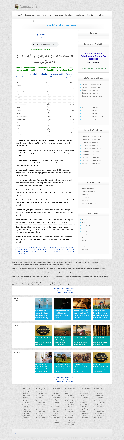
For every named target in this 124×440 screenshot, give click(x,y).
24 (72, 247)
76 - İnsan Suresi (69, 424)
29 (27, 249)
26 (19, 249)
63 (59, 251)
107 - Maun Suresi (98, 408)
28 (24, 249)
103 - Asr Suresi (98, 401)
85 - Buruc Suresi (84, 402)
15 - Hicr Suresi (25, 413)
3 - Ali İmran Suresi (26, 391)
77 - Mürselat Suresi (85, 388)
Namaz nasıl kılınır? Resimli (32, 15)
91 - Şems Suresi (84, 413)
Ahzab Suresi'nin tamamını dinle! (40, 49)
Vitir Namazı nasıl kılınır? (89, 203)
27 (21, 249)
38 (51, 249)
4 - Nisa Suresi (25, 393)
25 (16, 249)
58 (46, 251)
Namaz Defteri (100, 15)
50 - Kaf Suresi (54, 410)
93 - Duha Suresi (84, 417)
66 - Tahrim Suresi (69, 404)
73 (27, 253)
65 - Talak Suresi (69, 402)
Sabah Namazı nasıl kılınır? (89, 188)
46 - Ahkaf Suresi (55, 401)
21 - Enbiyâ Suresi (40, 390)
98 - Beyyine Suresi (99, 391)
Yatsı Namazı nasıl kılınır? (89, 200)
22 (66, 247)
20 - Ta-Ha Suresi (40, 388)
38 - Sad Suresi (40, 420)
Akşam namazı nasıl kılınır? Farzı (91, 105)
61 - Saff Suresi (69, 395)
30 (30, 249)
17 (53, 247)
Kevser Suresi (86, 232)
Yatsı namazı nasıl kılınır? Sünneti (91, 111)
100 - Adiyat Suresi (99, 395)
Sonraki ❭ (41, 38)
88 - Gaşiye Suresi (84, 408)
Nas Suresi (85, 249)
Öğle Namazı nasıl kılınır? (89, 191)
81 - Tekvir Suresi (84, 395)
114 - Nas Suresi (98, 420)
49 (21, 251)
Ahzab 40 (36, 20)
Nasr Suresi (85, 237)
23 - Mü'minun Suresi (41, 393)
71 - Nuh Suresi (69, 413)
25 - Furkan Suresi (40, 397)
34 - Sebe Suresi (40, 413)
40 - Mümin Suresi (55, 390)
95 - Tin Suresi (83, 420)
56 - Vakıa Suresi (55, 420)
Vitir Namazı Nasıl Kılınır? (89, 120)
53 (32, 251)
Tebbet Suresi (85, 240)
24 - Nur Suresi (40, 395)
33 (38, 249)
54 (35, 251)
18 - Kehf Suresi (26, 419)
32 (35, 249)
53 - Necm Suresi (55, 415)
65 (65, 251)
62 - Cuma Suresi (69, 397)
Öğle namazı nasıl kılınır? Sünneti (91, 90)
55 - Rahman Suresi (56, 419)
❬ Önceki (41, 35)
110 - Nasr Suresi (98, 413)
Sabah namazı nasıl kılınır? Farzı (91, 87)
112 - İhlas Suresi (98, 417)
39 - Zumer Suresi (55, 388)
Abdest (44, 15)
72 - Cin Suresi (69, 415)
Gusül (50, 15)
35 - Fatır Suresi (40, 415)
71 (21, 253)
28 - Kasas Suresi (40, 402)
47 (16, 251)
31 (32, 249)
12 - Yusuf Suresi (26, 408)
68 (73, 251)
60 (51, 251)
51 (27, 251)
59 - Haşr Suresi (69, 390)
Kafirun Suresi (86, 234)
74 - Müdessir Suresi (70, 420)
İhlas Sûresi (85, 243)
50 (24, 251)
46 (73, 249)
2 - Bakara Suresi (26, 390)
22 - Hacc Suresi (40, 391)
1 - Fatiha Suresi (26, 388)
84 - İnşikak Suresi (84, 401)
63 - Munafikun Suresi (70, 399)
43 (65, 249)
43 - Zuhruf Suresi (55, 395)
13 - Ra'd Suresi (26, 410)
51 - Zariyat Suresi (55, 411)
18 (56, 247)
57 (43, 251)
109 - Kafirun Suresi (99, 411)
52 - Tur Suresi (54, 413)
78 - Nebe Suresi (84, 390)
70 (19, 253)
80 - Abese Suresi (84, 393)
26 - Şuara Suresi (40, 399)
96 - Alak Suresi (98, 388)
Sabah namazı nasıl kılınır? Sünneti (91, 84)
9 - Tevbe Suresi (26, 402)
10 (34, 247)
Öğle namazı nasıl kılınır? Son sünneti (92, 96)
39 (54, 249)
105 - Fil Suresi (98, 404)
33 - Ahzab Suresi (40, 411)
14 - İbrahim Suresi (26, 411)
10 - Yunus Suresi (26, 404)
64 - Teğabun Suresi (70, 401)
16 (50, 247)
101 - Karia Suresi (98, 397)
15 (47, 247)
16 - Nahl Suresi (26, 415)
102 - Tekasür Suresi (99, 399)
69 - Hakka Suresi (69, 410)
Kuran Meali (90, 15)
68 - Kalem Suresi (69, 408)
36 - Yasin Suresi (40, 417)
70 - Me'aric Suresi (69, 411)
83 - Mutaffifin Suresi (85, 399)
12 (39, 247)
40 (57, 249)
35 (43, 249)
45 (70, 249)
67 (70, 251)
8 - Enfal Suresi (25, 401)
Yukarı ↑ (17, 433)
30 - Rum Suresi (40, 406)
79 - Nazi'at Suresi (84, 391)
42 (62, 249)
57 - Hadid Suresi (55, 422)
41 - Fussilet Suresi (55, 391)
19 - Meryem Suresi (26, 420)
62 (57, 251)
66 (68, 251)
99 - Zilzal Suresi (98, 393)
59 (49, 251)
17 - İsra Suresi (25, 417)
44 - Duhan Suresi (55, 397)
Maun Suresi (85, 229)
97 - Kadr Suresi (98, 390)
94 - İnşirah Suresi (84, 419)
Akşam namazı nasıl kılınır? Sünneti (91, 108)
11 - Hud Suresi (25, 406)
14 (45, 247)
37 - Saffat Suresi (40, 419)
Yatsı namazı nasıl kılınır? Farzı (90, 114)
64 (62, 251)
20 (61, 247)
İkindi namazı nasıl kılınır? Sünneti (91, 99)
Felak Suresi (85, 246)
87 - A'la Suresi (83, 406)
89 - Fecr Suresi (84, 410)
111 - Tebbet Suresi (99, 415)
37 (49, 249)
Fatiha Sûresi (85, 220)
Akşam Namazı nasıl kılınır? (89, 197)
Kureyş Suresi (86, 226)
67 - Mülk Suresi (69, 406)
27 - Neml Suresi (40, 401)
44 (68, 249)
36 (46, 249)
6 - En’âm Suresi (26, 397)
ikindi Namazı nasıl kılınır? (89, 194)
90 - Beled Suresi (84, 411)
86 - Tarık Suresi (84, 404)
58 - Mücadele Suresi (70, 388)
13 (42, 247)
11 (36, 247)
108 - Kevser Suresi (99, 410)
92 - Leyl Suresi (84, 415)
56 (40, 251)
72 (24, 253)
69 (16, 253)
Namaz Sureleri (58, 15)
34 (40, 249)
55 (38, 251)
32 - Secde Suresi (40, 410)
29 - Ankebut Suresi (41, 404)
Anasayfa (19, 15)
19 (58, 247)
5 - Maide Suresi (26, 395)
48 (19, 251)
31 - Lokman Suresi (41, 408)
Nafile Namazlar (80, 15)
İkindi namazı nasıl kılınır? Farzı (90, 102)
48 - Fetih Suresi (55, 406)
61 (54, 251)
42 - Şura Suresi (55, 393)
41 (59, 249)
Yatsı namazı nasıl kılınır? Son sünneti (92, 117)
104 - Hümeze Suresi (99, 402)
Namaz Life (25, 432)
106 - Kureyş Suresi (99, 406)
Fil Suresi (84, 223)
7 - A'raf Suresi (25, 399)
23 (69, 247)
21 (64, 247)
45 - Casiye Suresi (55, 399)
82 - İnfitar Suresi (84, 397)
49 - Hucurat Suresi (55, 408)
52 (30, 251)
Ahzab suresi (30, 20)
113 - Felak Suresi (98, 419)
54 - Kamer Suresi (55, 417)
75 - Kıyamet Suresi (70, 422)
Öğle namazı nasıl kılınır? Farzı (90, 93)
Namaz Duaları (69, 15)
